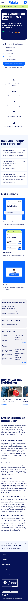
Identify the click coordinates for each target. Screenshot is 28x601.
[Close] (26, 6)
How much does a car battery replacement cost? (11, 400)
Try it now (21, 6)
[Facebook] (2, 595)
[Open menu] (2, 2)
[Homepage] (14, 2)
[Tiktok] (7, 595)
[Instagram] (5, 595)
